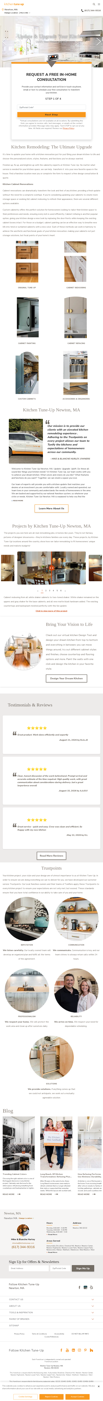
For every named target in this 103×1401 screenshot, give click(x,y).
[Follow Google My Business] (85, 1287)
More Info (24, 13)
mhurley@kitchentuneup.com (23, 1243)
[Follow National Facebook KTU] (61, 1350)
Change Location (11, 13)
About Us (15, 1306)
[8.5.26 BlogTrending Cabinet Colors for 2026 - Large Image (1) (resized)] (19, 1143)
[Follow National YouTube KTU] (67, 1350)
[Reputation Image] (27, 919)
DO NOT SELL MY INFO (80, 1334)
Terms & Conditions (39, 1334)
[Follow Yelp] (91, 1287)
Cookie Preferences (52, 1337)
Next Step (51, 114)
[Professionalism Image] (27, 990)
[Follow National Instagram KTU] (79, 1350)
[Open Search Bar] (94, 4)
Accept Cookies (77, 1397)
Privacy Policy (68, 128)
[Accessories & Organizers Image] (76, 373)
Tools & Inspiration (21, 1312)
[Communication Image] (76, 919)
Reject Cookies (51, 1397)
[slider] (51, 41)
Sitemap (14, 1325)
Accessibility (59, 1334)
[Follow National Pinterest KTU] (85, 1350)
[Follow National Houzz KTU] (91, 1350)
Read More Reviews (51, 855)
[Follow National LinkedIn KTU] (73, 1350)
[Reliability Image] (76, 990)
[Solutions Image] (51, 1058)
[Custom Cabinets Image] (27, 373)
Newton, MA (11, 9)
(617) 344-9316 (23, 1247)
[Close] (99, 1386)
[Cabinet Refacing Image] (76, 317)
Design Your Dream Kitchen (66, 678)
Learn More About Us (51, 508)
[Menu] (99, 4)
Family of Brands (19, 1319)
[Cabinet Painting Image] (27, 317)
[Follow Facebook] (79, 1287)
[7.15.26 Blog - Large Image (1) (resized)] (56, 1143)
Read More (18, 501)
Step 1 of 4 (53, 99)
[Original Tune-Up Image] (27, 262)
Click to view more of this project (51, 611)
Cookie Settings (25, 1397)
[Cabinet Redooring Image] (76, 262)
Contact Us (16, 1299)
